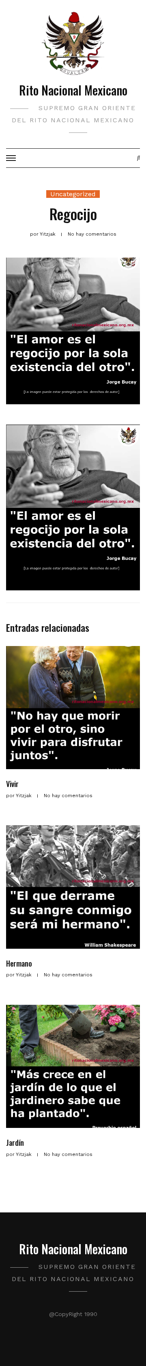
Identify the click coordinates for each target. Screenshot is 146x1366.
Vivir (12, 783)
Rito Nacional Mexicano (73, 90)
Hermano (19, 963)
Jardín (15, 1142)
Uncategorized (73, 194)
